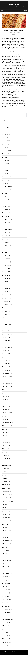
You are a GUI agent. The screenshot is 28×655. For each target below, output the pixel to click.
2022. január (5, 291)
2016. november (6, 494)
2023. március (5, 245)
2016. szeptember (6, 501)
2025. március (5, 167)
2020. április (5, 360)
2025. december (6, 140)
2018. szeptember (6, 422)
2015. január (5, 566)
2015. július (4, 547)
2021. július (4, 311)
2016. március (5, 521)
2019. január (5, 409)
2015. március (5, 560)
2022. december (6, 255)
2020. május (5, 357)
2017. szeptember (6, 462)
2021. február (5, 327)
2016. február (5, 524)
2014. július (4, 586)
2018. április (5, 439)
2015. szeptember (6, 540)
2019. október (5, 380)
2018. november (6, 416)
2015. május (5, 553)
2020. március (5, 363)
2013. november (6, 612)
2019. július (4, 390)
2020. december (6, 334)
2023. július (4, 232)
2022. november (6, 258)
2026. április (5, 131)
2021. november (6, 298)
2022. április (5, 281)
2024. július (4, 193)
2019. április (5, 399)
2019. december (6, 373)
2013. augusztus (6, 622)
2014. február (5, 603)
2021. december (6, 294)
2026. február (5, 134)
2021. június (5, 314)
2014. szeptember (6, 580)
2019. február (5, 406)
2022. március (5, 285)
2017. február (5, 485)
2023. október (5, 222)
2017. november (6, 455)
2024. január (5, 213)
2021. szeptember (6, 304)
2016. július (4, 507)
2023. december (6, 216)
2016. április (5, 517)
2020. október (5, 340)
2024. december (6, 176)
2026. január (5, 137)
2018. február (5, 445)
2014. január (5, 606)
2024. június (5, 196)
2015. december (6, 530)
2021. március (5, 324)
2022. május (5, 278)
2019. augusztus (6, 386)
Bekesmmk (14, 4)
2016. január (5, 527)
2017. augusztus (6, 465)
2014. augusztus (6, 583)
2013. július (4, 625)
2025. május (5, 160)
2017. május (4, 475)
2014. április (5, 596)
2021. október (5, 301)
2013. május (5, 632)
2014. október (5, 576)
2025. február (5, 170)
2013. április (5, 635)
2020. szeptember (6, 344)
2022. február (5, 288)
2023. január (5, 252)
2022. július (4, 272)
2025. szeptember (6, 150)
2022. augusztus (6, 268)
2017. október (5, 458)
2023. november (6, 219)
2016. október (5, 498)
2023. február (5, 249)
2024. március (5, 206)
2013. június (5, 629)
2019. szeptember (6, 383)
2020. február (5, 367)
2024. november (6, 180)
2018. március (5, 442)
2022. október (5, 262)
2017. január (5, 488)
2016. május (4, 514)
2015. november (6, 534)
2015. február (5, 563)
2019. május (5, 396)
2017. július (4, 468)
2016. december (6, 491)
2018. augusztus (6, 426)
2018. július (4, 429)
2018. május (5, 435)
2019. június (5, 393)
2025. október (5, 147)
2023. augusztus (6, 229)
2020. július (4, 350)
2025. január (5, 173)
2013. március (5, 639)
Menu (25, 10)
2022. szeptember (6, 265)
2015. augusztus (6, 543)
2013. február (5, 642)
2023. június (5, 235)
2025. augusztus (6, 154)
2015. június (5, 550)
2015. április (5, 557)
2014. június (5, 589)
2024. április (5, 203)
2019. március (5, 403)
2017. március (5, 481)
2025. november (6, 144)
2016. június (5, 511)
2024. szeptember (6, 186)
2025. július (4, 157)
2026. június (5, 127)
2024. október (5, 183)
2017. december (6, 452)
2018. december (6, 412)
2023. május (5, 239)
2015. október (5, 537)
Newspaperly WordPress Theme (17, 652)
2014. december (6, 570)
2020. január (5, 370)
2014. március (5, 599)
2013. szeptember (6, 619)
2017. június (4, 471)
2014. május (5, 593)
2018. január (5, 449)
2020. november (6, 337)
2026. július (4, 124)
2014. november (6, 573)
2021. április (5, 321)
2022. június (5, 275)
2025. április (5, 163)
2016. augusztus (6, 504)
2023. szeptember (6, 226)
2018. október (5, 419)
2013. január (5, 645)
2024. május (5, 199)
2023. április (5, 242)
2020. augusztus (6, 347)
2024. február (5, 209)
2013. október (5, 616)
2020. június (5, 353)
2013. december (6, 609)
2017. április (4, 478)
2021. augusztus (6, 308)
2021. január (5, 331)
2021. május (4, 317)
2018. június (5, 432)
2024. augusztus (6, 190)
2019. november (6, 376)
